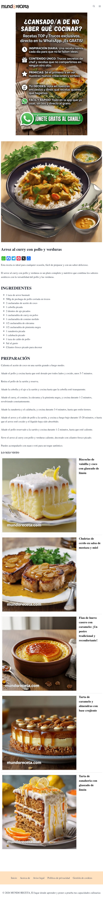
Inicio (14, 878)
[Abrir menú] (99, 6)
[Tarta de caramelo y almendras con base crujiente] (40, 732)
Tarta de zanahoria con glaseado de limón (88, 783)
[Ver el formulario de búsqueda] (94, 6)
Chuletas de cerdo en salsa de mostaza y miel (90, 543)
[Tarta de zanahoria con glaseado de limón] (40, 812)
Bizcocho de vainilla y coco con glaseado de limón (89, 466)
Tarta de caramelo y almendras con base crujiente (88, 704)
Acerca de (25, 878)
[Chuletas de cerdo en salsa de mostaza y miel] (40, 574)
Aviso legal (38, 878)
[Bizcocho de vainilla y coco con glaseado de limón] (40, 495)
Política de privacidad (58, 878)
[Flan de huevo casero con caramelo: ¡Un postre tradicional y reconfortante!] (40, 653)
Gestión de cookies (82, 878)
